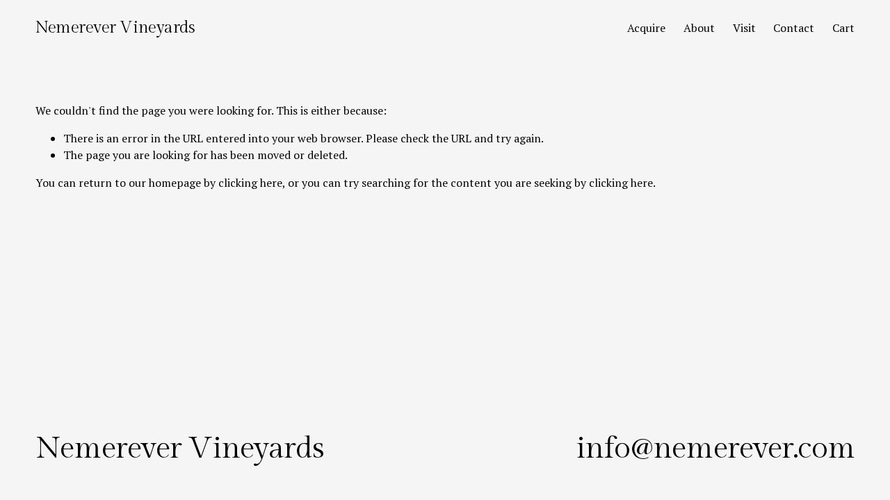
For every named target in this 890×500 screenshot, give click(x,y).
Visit (744, 27)
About (699, 27)
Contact (793, 27)
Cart (843, 27)
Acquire (646, 27)
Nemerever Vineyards (115, 28)
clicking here (250, 182)
